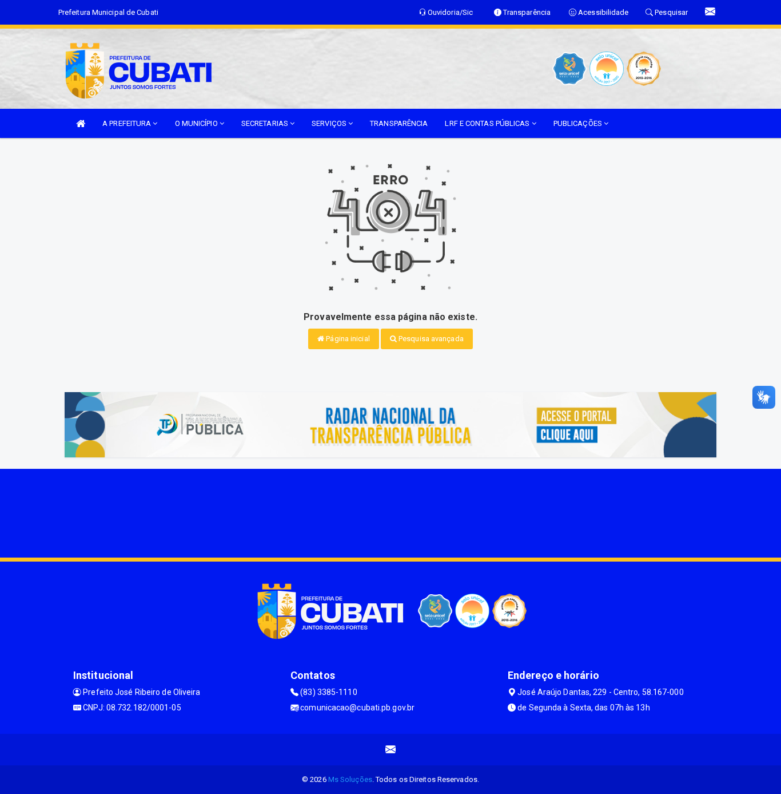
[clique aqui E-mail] (391, 750)
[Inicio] (80, 123)
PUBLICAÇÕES (578, 123)
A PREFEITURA (127, 123)
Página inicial (347, 338)
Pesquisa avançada (430, 338)
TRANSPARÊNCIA (399, 123)
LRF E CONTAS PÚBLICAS (488, 123)
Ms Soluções (350, 779)
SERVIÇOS (330, 123)
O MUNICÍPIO (197, 123)
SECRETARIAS (265, 123)
